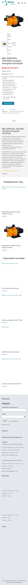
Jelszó (6, 414)
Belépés (5, 420)
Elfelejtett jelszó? (5, 424)
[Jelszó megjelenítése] (24, 416)
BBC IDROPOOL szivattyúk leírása (10, 170)
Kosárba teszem (8, 103)
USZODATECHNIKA (15, 113)
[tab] (14, 120)
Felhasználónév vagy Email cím (12, 407)
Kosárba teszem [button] (14, 209)
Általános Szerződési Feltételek (14, 582)
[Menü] (25, 3)
